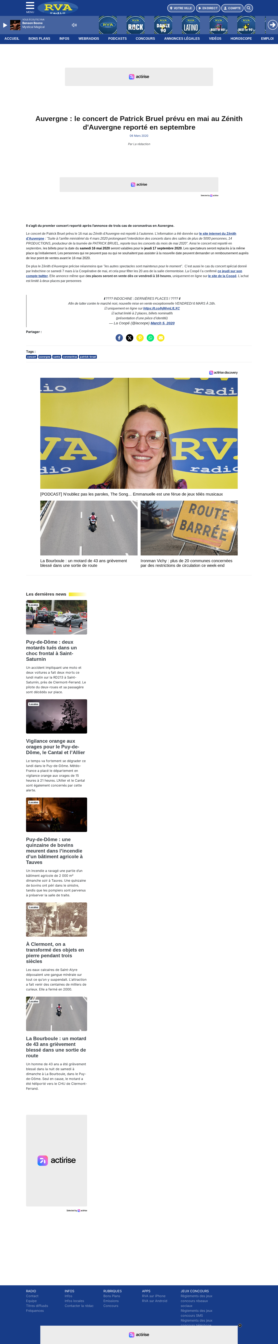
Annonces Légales (182, 38)
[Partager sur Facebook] (118, 340)
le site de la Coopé (222, 276)
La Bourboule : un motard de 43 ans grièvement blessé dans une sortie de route (56, 1047)
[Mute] (74, 25)
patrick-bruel (88, 356)
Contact (32, 1296)
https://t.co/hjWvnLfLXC (161, 308)
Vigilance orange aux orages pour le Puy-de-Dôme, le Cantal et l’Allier (55, 746)
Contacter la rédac (79, 1306)
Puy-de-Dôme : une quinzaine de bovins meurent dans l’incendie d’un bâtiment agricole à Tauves (54, 851)
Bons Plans (39, 38)
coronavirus (70, 356)
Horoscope (241, 38)
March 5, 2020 (163, 323)
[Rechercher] (248, 8)
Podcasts (117, 38)
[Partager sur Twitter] (128, 340)
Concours (145, 38)
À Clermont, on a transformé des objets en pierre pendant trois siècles (55, 952)
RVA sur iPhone (153, 1296)
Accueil (11, 38)
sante (56, 356)
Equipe (31, 1301)
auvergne (44, 356)
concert (31, 356)
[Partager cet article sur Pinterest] (139, 340)
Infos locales (74, 1301)
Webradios (89, 38)
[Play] (5, 25)
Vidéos (215, 38)
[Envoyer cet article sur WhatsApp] (149, 340)
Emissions (111, 1301)
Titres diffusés (37, 1306)
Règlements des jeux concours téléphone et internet (196, 1325)
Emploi (267, 38)
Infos (64, 38)
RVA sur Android (154, 1301)
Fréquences (35, 1311)
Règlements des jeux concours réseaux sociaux (196, 1301)
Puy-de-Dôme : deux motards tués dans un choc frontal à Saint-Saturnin (51, 650)
